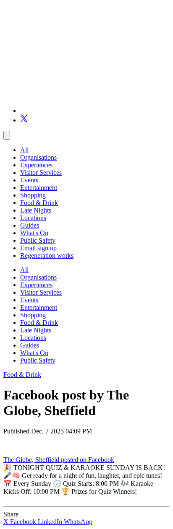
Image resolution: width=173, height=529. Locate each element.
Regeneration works (46, 255)
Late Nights (35, 210)
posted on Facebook (87, 459)
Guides (29, 225)
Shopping (33, 195)
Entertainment (38, 187)
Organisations (38, 157)
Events (29, 180)
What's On (34, 232)
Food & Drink (39, 202)
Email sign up (38, 248)
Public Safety (37, 240)
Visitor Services (41, 172)
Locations (33, 217)
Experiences (36, 165)
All (24, 149)
